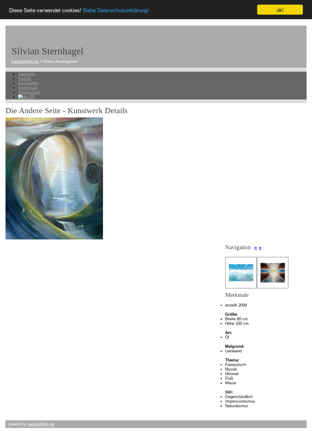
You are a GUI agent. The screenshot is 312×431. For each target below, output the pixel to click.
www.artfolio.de (41, 424)
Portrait (24, 78)
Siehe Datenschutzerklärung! (116, 10)
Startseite (26, 74)
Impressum (28, 87)
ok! (280, 9)
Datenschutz (29, 92)
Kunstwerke (28, 83)
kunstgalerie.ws (25, 61)
